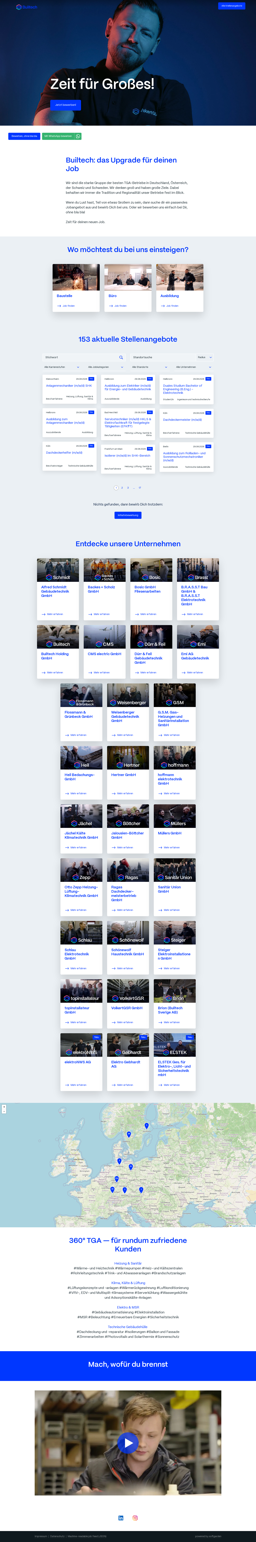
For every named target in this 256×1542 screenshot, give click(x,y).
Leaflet (235, 1226)
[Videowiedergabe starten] (128, 1443)
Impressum (41, 1536)
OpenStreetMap (248, 1226)
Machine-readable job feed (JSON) (87, 1536)
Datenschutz (57, 1536)
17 (140, 488)
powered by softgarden (208, 1536)
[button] (141, 1190)
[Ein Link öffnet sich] (27, 7)
